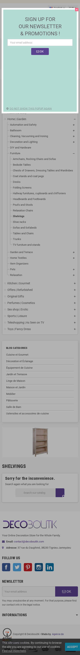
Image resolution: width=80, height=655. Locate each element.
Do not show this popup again (31, 108)
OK (41, 51)
